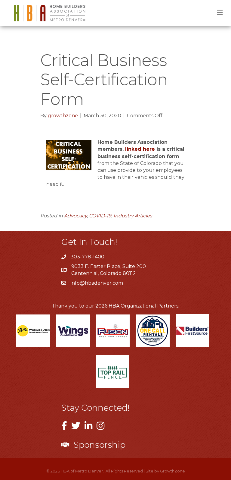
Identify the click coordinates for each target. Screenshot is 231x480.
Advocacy (75, 216)
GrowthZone (172, 471)
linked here (140, 149)
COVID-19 (100, 216)
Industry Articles (132, 216)
